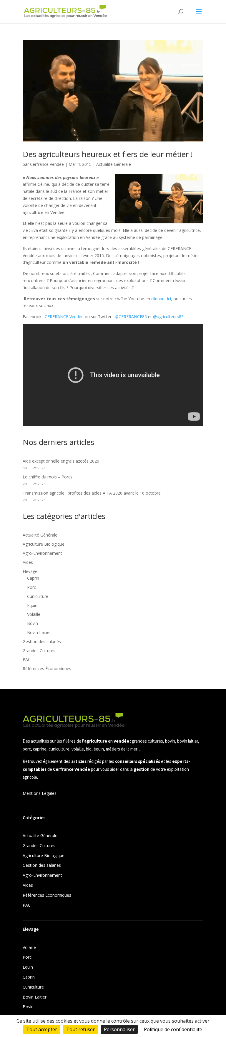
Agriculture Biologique (43, 544)
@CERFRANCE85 (131, 316)
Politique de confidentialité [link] (173, 1029)
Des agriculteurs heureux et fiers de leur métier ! (108, 154)
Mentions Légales (39, 793)
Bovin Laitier (39, 632)
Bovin (32, 623)
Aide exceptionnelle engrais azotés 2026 (61, 461)
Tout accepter (41, 1029)
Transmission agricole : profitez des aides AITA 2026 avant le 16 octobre (92, 493)
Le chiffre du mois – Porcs (47, 477)
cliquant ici (161, 298)
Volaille (33, 614)
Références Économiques (47, 668)
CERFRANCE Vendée (64, 316)
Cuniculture (37, 596)
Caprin (33, 578)
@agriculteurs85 (168, 316)
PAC (27, 659)
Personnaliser (119, 1029)
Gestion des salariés (42, 641)
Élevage (30, 571)
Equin (32, 605)
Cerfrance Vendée (47, 164)
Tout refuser (80, 1029)
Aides (28, 562)
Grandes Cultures (39, 650)
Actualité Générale (113, 164)
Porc (31, 587)
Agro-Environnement (42, 553)
